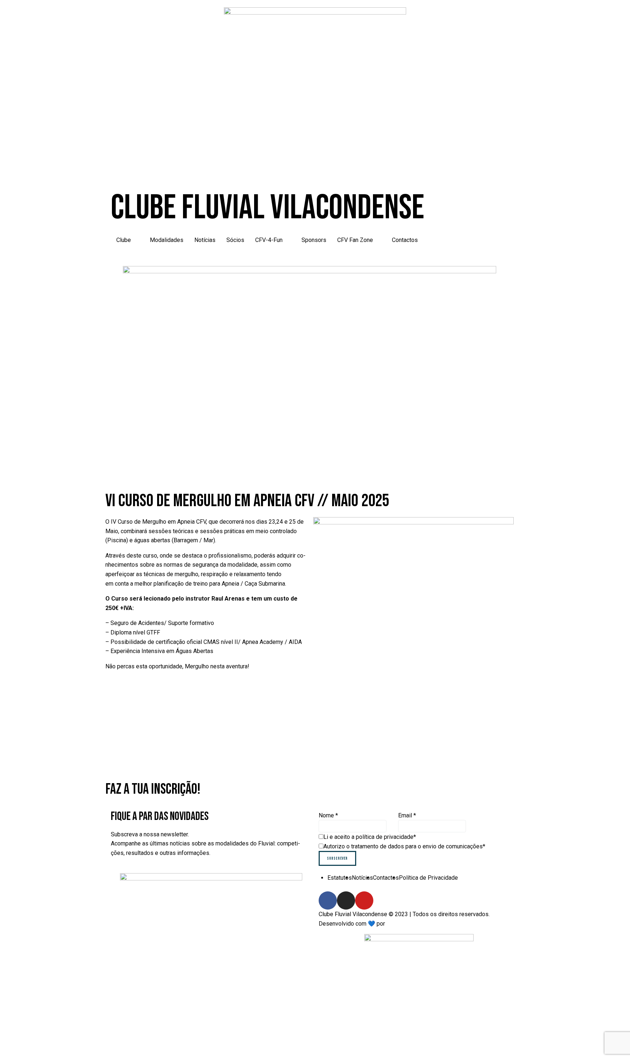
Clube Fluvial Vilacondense (267, 207)
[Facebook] (328, 900)
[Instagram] (346, 900)
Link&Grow (400, 923)
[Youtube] (364, 900)
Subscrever (337, 858)
